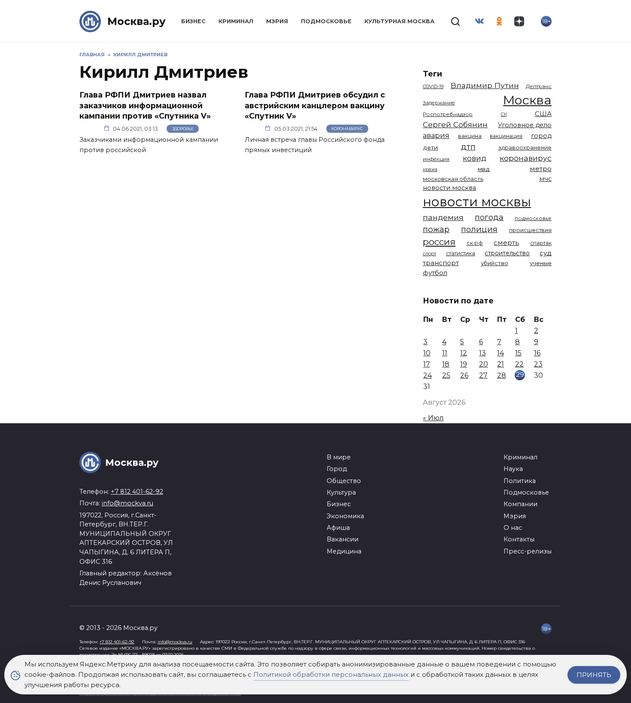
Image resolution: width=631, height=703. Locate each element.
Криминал (235, 21)
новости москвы (477, 201)
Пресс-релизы (528, 551)
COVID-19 (433, 86)
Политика (520, 481)
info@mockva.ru (127, 503)
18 (445, 364)
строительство (507, 253)
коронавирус (526, 157)
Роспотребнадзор (448, 114)
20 (483, 364)
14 (500, 353)
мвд (484, 168)
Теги (432, 73)
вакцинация (506, 136)
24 (427, 375)
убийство (494, 263)
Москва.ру (136, 21)
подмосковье (533, 218)
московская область (453, 178)
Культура (341, 492)
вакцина (470, 136)
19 (463, 364)
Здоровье (183, 128)
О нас (513, 528)
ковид (474, 158)
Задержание (439, 103)
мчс (545, 179)
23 (538, 364)
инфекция (436, 159)
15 (518, 353)
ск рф (475, 243)
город (541, 136)
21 (500, 364)
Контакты (519, 539)
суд (546, 253)
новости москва (449, 188)
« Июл (433, 418)
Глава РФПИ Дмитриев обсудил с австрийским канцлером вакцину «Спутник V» (315, 105)
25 (446, 375)
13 (482, 353)
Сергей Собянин (455, 124)
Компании (520, 504)
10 (427, 353)
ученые (541, 263)
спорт (429, 254)
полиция (479, 229)
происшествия (530, 230)
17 (426, 364)
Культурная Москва (399, 21)
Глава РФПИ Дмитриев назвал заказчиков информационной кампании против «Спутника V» (145, 105)
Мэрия (277, 21)
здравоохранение (525, 147)
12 (463, 353)
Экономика (345, 516)
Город (337, 469)
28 (501, 375)
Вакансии (342, 539)
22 (519, 364)
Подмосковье (326, 21)
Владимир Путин (485, 85)
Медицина (344, 551)
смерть (506, 242)
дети (430, 147)
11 (444, 353)
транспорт (441, 263)
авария (436, 135)
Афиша (338, 528)
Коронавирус (347, 128)
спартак (541, 243)
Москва (527, 99)
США (543, 114)
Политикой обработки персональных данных (331, 674)
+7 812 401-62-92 (137, 491)
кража (430, 169)
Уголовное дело (525, 125)
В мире (339, 457)
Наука (513, 469)
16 (537, 353)
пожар (436, 229)
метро (541, 169)
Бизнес (193, 21)
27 (483, 375)
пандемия (443, 217)
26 (464, 375)
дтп (468, 147)
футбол (435, 273)
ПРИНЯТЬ (593, 675)
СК (504, 114)
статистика (460, 253)
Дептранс (539, 86)
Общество (344, 481)
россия (439, 241)
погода (489, 217)
